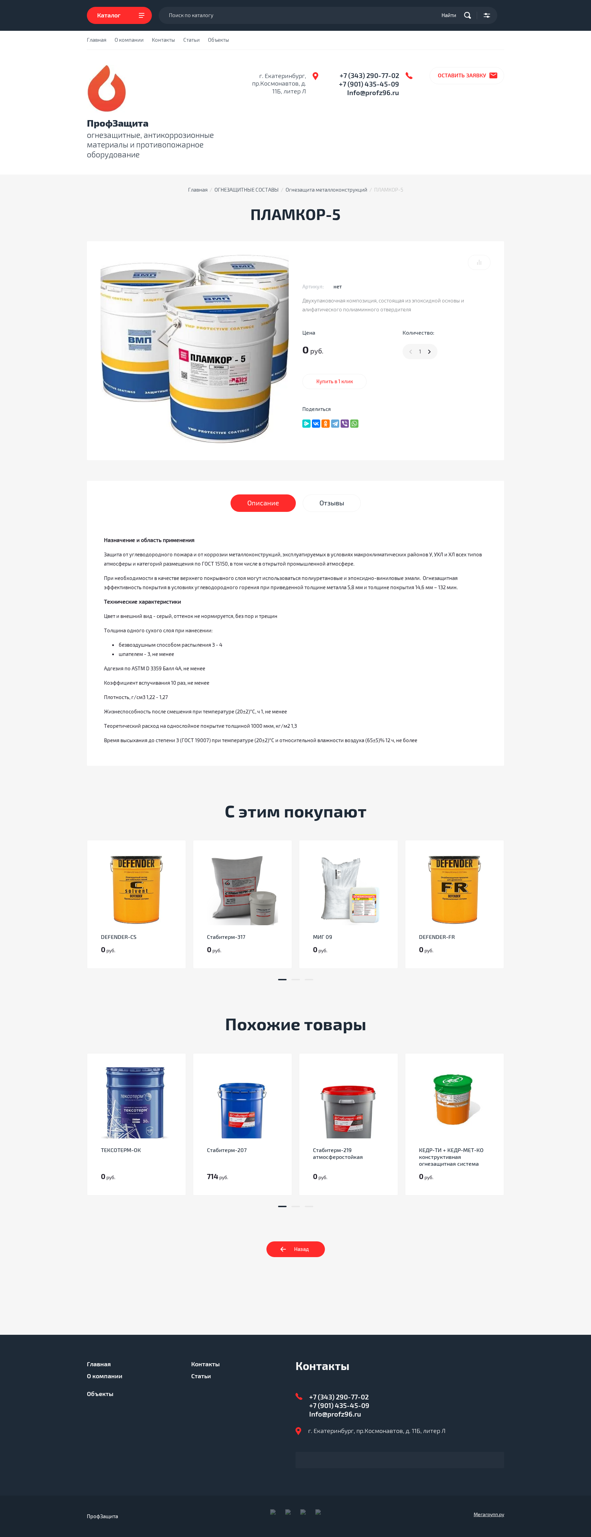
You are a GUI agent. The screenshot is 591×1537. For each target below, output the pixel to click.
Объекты (218, 40)
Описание (263, 503)
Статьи (191, 40)
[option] (136, 904)
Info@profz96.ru (373, 93)
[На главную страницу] (107, 89)
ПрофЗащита (117, 124)
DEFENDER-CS (118, 937)
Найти (449, 15)
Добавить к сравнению (479, 262)
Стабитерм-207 (227, 1150)
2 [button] (295, 979)
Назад (301, 1249)
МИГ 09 (322, 937)
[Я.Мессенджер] (306, 423)
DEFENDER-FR (437, 937)
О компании (129, 40)
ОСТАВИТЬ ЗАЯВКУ (462, 75)
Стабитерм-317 (226, 937)
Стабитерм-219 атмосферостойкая (338, 1154)
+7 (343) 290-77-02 (369, 76)
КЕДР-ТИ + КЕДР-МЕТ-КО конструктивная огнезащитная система (451, 1157)
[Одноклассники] (325, 423)
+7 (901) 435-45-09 (369, 84)
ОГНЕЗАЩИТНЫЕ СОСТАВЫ (246, 190)
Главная (96, 40)
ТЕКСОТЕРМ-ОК (121, 1150)
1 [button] (282, 979)
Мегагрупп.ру (489, 1514)
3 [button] (309, 979)
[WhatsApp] (354, 423)
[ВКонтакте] (316, 423)
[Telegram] (335, 423)
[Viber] (345, 423)
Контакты (163, 40)
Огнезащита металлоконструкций (326, 190)
